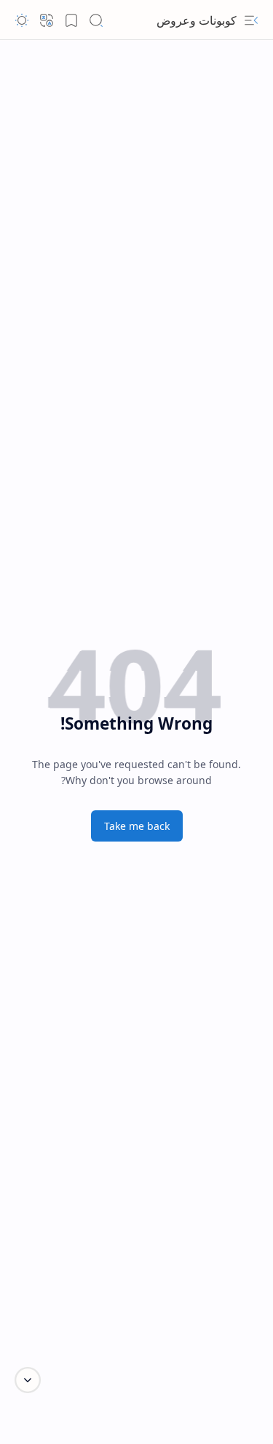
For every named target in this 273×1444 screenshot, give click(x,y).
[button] (251, 20)
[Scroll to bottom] (28, 1380)
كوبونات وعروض (197, 20)
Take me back (137, 826)
